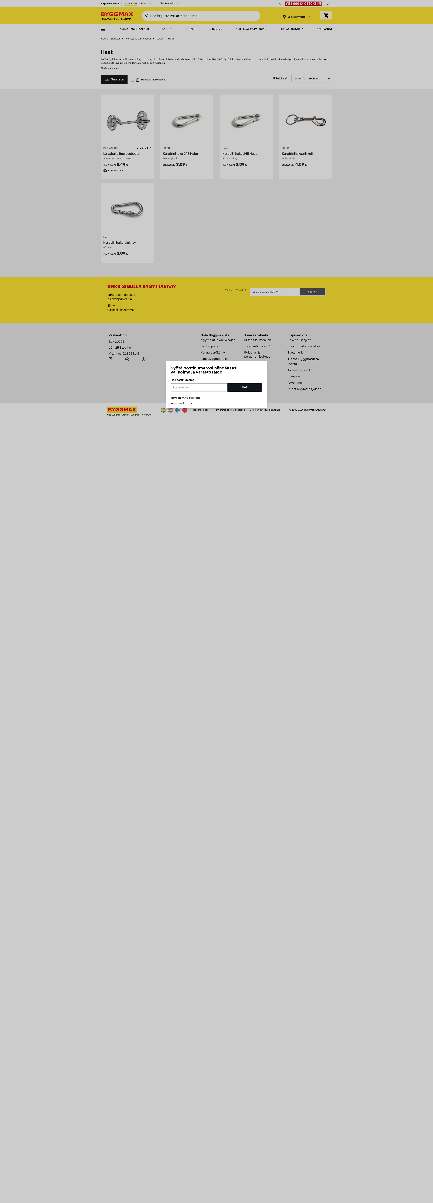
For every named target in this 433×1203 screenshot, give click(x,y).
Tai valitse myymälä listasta (185, 397)
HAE (244, 387)
